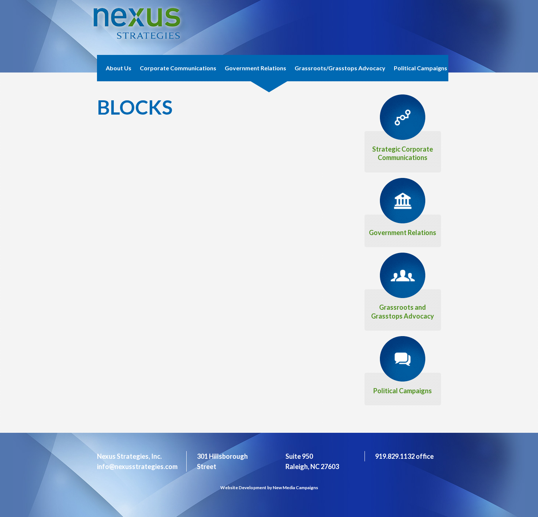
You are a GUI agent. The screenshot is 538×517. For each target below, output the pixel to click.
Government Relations (255, 67)
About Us (118, 67)
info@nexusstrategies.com (137, 466)
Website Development (243, 487)
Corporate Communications (178, 67)
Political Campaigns (420, 67)
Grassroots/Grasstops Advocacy (340, 67)
